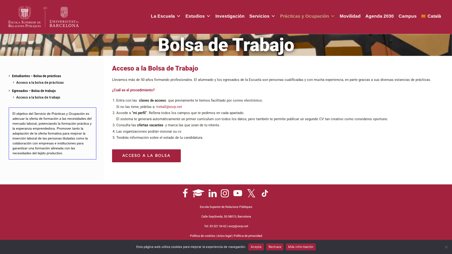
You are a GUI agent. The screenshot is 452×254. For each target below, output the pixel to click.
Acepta (256, 247)
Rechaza (275, 247)
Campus (408, 16)
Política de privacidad (248, 236)
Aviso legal (224, 236)
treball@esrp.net (169, 107)
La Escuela (163, 16)
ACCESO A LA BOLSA (146, 156)
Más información (300, 247)
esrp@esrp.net (238, 226)
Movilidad (350, 16)
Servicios (259, 16)
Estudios (195, 16)
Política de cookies (202, 236)
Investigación (230, 16)
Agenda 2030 (379, 16)
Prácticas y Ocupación (304, 16)
